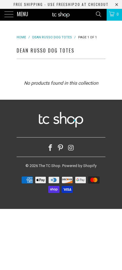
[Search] (98, 14)
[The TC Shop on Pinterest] (60, 148)
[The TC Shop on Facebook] (50, 148)
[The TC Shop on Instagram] (71, 148)
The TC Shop (49, 165)
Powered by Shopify (79, 165)
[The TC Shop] (61, 15)
